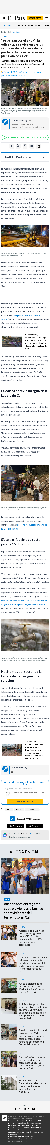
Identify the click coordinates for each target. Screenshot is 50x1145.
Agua (9, 809)
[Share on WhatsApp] (25, 146)
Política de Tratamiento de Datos (27, 792)
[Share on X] (18, 146)
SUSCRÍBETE (35, 18)
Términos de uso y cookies (27, 1125)
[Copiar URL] (38, 146)
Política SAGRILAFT (16, 1128)
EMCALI (19, 809)
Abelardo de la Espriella (29, 25)
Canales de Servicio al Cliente (33, 1121)
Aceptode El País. (26, 794)
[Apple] (34, 826)
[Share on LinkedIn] (31, 146)
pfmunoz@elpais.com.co (17, 1141)
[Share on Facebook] (11, 146)
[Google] (15, 826)
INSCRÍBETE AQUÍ (25, 801)
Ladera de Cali (32, 809)
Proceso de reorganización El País (21, 1136)
